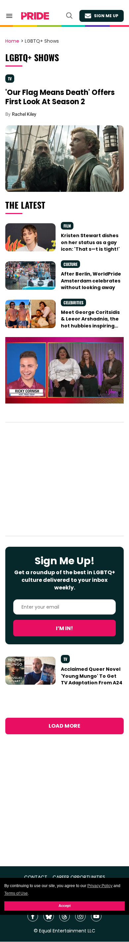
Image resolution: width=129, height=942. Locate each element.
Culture (70, 264)
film (67, 226)
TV (10, 78)
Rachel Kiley (24, 114)
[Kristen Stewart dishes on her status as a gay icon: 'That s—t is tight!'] (30, 237)
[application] (64, 370)
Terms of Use (16, 893)
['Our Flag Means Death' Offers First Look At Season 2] (64, 158)
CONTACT (35, 877)
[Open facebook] (32, 916)
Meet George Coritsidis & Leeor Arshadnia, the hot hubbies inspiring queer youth (90, 322)
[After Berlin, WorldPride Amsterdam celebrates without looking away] (30, 275)
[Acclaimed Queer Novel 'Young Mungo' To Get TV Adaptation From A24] (30, 670)
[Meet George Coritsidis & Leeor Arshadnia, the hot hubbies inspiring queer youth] (30, 314)
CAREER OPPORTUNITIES (79, 877)
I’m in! (64, 628)
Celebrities (73, 302)
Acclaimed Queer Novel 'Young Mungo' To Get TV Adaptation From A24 (91, 676)
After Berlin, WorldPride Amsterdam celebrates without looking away (91, 281)
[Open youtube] (96, 916)
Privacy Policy (99, 885)
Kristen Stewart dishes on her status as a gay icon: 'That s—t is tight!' (90, 242)
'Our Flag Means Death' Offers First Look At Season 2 (60, 97)
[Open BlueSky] (48, 916)
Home (12, 41)
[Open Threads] (64, 916)
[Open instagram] (80, 916)
